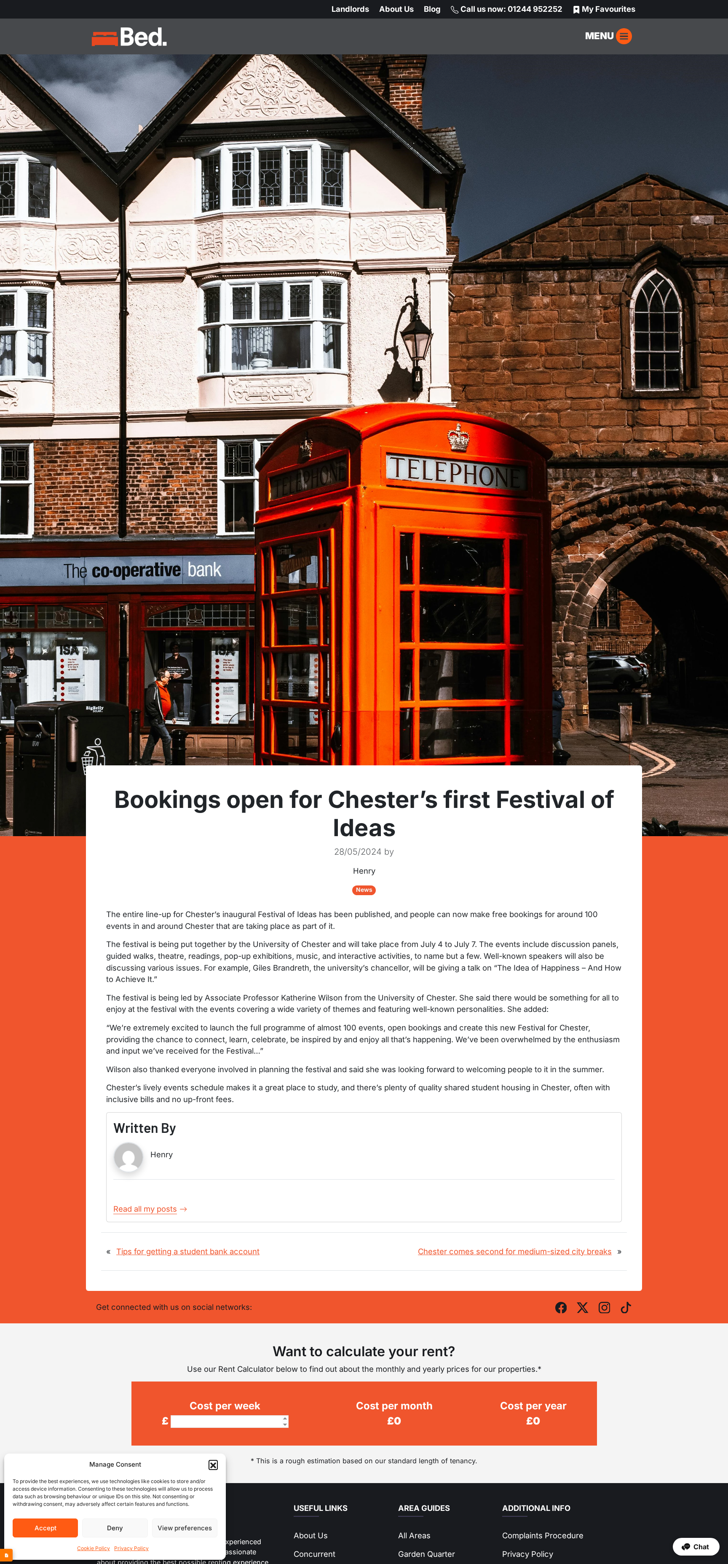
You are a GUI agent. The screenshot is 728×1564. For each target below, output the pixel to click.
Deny (115, 1528)
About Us (396, 8)
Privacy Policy (131, 1548)
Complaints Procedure (542, 1535)
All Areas (414, 1535)
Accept (45, 1528)
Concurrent (314, 1554)
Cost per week (225, 1406)
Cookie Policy (93, 1548)
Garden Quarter (426, 1554)
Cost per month (394, 1406)
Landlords (350, 8)
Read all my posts (145, 1208)
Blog (432, 8)
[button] (213, 1464)
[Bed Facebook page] (561, 1306)
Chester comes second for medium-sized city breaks (515, 1251)
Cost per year (533, 1406)
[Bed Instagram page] (604, 1306)
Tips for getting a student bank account (188, 1251)
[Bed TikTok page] (626, 1306)
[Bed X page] (583, 1306)
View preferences (185, 1528)
